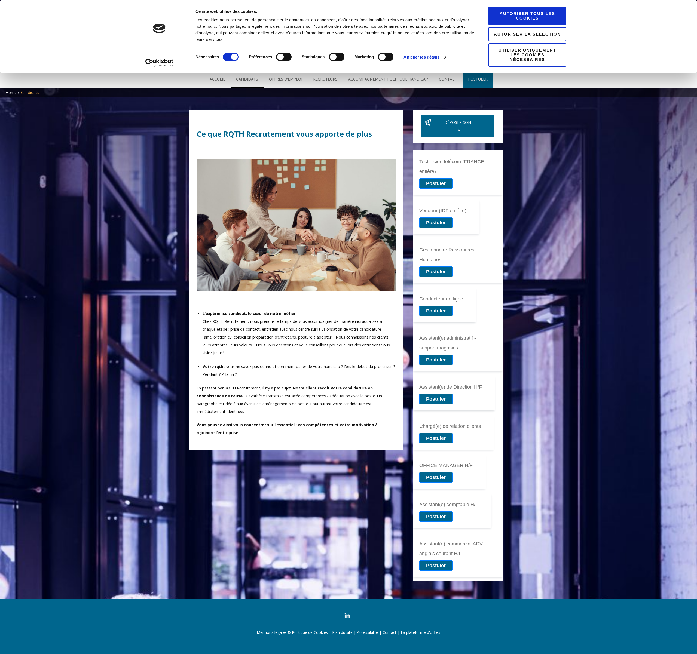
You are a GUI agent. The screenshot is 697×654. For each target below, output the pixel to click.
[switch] (284, 59)
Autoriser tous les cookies (527, 15)
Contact (448, 79)
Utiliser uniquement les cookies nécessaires (527, 55)
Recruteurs (325, 79)
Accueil (217, 79)
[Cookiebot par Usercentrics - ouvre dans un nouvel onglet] (159, 63)
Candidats (247, 79)
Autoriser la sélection (527, 34)
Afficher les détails (421, 57)
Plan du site (342, 632)
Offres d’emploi (285, 79)
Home (11, 92)
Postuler (478, 79)
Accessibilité (367, 632)
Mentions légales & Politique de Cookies (292, 632)
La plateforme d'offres (420, 632)
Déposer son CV (457, 126)
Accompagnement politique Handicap (388, 79)
